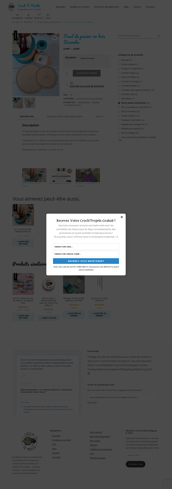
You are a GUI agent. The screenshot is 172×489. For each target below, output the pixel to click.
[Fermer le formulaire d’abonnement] (122, 217)
